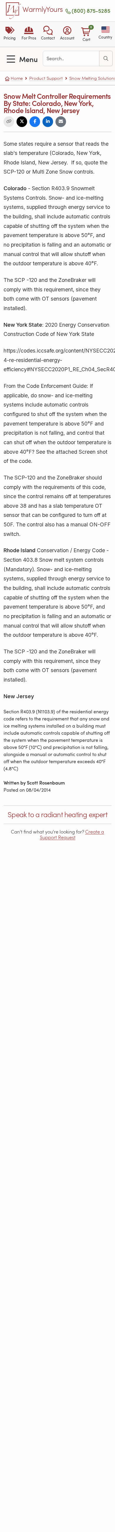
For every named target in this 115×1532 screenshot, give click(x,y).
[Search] (106, 58)
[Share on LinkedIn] (47, 121)
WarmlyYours (42, 9)
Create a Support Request (72, 834)
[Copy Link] (9, 121)
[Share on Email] (60, 121)
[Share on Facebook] (34, 121)
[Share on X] (22, 121)
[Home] (13, 10)
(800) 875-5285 (91, 10)
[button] (48, 34)
